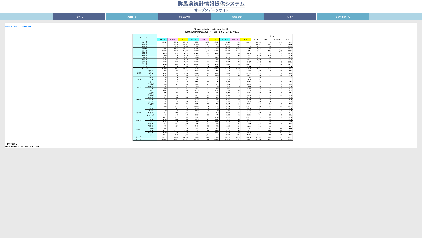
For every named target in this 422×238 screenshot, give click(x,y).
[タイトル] (211, 6)
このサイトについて (343, 17)
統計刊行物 (131, 17)
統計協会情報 (184, 17)
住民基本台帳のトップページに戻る (18, 26)
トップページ (79, 17)
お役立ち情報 (237, 17)
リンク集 (290, 17)
